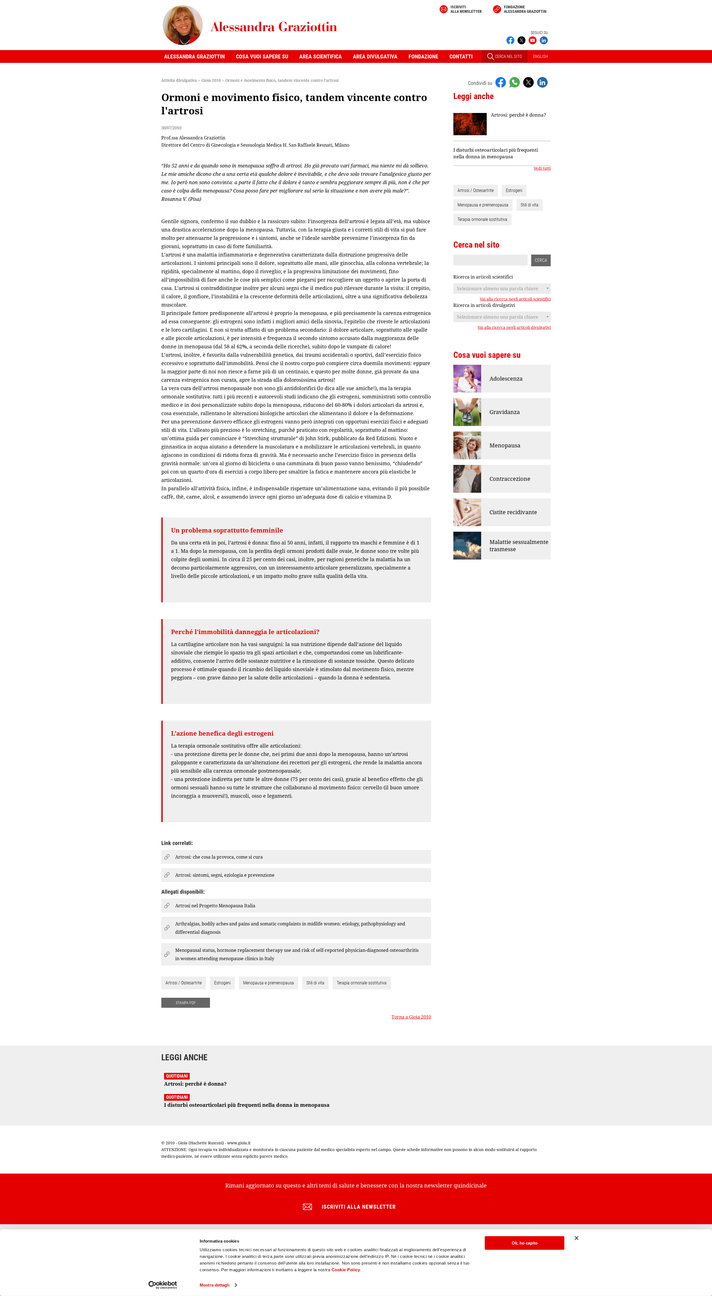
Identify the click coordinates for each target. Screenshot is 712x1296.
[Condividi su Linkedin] (542, 82)
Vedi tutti (542, 168)
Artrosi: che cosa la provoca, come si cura (219, 857)
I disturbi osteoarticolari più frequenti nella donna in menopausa (495, 153)
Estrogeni (222, 982)
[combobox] (502, 288)
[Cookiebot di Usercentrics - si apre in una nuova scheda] (163, 1285)
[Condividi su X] (528, 82)
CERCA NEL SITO (508, 56)
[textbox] (502, 288)
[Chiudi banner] (576, 1238)
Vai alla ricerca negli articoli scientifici (515, 299)
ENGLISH (540, 56)
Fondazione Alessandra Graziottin (525, 9)
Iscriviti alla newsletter (466, 9)
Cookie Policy (346, 1269)
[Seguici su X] (521, 40)
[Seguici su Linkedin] (544, 40)
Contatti (461, 56)
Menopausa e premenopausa (268, 982)
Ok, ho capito (525, 1243)
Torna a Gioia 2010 (411, 1017)
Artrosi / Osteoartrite (183, 982)
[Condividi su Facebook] (500, 82)
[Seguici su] (532, 40)
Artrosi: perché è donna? (518, 115)
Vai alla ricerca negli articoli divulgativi (514, 327)
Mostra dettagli (214, 1285)
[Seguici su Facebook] (510, 40)
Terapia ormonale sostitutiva (362, 982)
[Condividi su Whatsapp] (514, 82)
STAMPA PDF (186, 1003)
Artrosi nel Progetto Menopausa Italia (215, 906)
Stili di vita (315, 982)
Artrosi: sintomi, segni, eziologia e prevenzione (225, 875)
